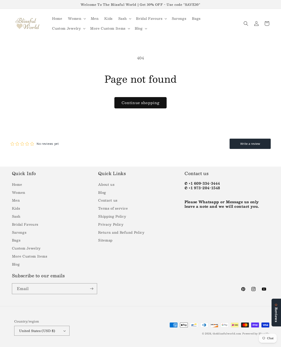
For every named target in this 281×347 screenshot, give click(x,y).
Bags (16, 240)
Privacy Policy (111, 224)
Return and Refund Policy (121, 232)
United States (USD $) (37, 330)
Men (16, 200)
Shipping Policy (112, 216)
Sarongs (19, 232)
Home (17, 184)
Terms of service (113, 208)
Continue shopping (141, 103)
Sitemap (105, 240)
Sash (16, 216)
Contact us (107, 200)
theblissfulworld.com (227, 333)
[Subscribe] (91, 288)
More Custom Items (29, 256)
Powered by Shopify (255, 333)
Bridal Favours (25, 224)
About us (106, 184)
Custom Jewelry (26, 248)
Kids (16, 208)
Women (18, 192)
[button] (76, 18)
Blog (16, 264)
